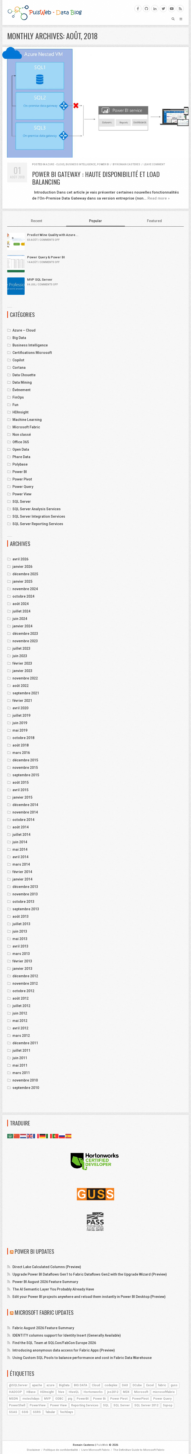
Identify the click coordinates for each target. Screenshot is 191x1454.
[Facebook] (138, 8)
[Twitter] (163, 8)
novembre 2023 (25, 641)
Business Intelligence (81, 164)
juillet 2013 (21, 924)
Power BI (103, 164)
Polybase (20, 464)
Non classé (21, 435)
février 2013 (22, 961)
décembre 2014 (25, 805)
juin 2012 (19, 1013)
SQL (106, 1405)
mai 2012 (19, 1021)
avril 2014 (20, 857)
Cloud (96, 1385)
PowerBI (83, 1398)
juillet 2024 (21, 611)
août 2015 (20, 782)
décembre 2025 (25, 574)
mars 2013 (21, 954)
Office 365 (20, 442)
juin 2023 (19, 656)
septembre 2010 (25, 1088)
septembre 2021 (25, 693)
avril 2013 (20, 946)
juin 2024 (19, 619)
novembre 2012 (25, 983)
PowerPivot (140, 1398)
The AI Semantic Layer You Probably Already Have (53, 1289)
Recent (36, 221)
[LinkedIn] (154, 8)
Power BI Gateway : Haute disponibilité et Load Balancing (96, 178)
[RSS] (180, 8)
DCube (137, 1385)
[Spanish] (68, 1136)
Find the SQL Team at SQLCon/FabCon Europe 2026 (54, 1343)
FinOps (18, 397)
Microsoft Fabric (26, 427)
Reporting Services (84, 1405)
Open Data (20, 449)
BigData (64, 1385)
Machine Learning (27, 420)
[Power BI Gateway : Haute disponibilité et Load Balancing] (95, 102)
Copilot (18, 360)
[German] (43, 1136)
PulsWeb (102, 1445)
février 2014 (22, 872)
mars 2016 (21, 753)
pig (70, 1398)
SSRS (37, 1412)
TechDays (66, 1412)
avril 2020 (20, 708)
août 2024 (20, 604)
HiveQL (74, 1392)
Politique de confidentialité (61, 1450)
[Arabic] (10, 1136)
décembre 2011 (25, 1043)
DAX (125, 1385)
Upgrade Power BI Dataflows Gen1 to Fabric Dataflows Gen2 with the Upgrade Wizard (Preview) (89, 1274)
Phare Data (21, 457)
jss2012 (112, 1392)
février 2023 (22, 663)
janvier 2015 (22, 797)
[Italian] (49, 1136)
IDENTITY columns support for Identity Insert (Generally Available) (66, 1335)
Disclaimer (33, 1450)
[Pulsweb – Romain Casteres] (44, 12)
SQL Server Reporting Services (37, 524)
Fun (15, 405)
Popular (95, 221)
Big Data (19, 338)
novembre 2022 (25, 678)
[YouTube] (171, 8)
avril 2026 (20, 559)
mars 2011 (21, 1073)
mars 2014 (21, 864)
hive (61, 1392)
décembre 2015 (25, 760)
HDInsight (20, 412)
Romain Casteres (128, 164)
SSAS (13, 1412)
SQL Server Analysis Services (36, 509)
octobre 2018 (23, 738)
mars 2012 (21, 1036)
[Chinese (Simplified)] (17, 1136)
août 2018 (20, 745)
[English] (30, 1136)
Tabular (50, 1412)
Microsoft (141, 1392)
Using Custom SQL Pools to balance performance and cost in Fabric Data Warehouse (82, 1358)
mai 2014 (19, 849)
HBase (31, 1392)
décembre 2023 (25, 634)
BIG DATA (80, 1385)
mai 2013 (19, 939)
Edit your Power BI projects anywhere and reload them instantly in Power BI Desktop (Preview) (89, 1297)
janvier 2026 (22, 567)
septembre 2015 (25, 775)
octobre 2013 (23, 902)
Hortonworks (93, 1392)
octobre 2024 (23, 596)
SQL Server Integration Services (38, 516)
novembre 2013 (25, 894)
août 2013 (20, 916)
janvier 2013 (22, 969)
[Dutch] (23, 1136)
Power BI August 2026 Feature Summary (45, 1282)
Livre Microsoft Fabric (95, 1450)
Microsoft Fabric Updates (44, 1312)
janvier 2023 (22, 671)
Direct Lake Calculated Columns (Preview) (46, 1267)
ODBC (59, 1398)
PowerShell (17, 1405)
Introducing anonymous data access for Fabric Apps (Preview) (63, 1350)
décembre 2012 (25, 976)
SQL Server (21, 502)
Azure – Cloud (24, 330)
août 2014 (20, 827)
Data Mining (22, 382)
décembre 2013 (25, 887)
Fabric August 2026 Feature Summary (43, 1328)
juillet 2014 (21, 835)
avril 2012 (20, 1028)
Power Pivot (22, 479)
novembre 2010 (25, 1080)
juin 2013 (19, 931)
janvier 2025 (22, 581)
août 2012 (20, 998)
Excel (150, 1385)
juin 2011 (19, 1058)
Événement (21, 390)
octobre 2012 (23, 991)
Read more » (158, 198)
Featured (154, 221)
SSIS (25, 1412)
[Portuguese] (55, 1136)
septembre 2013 (25, 909)
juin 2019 (19, 723)
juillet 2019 (21, 715)
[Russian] (62, 1136)
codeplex (110, 1385)
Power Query (22, 487)
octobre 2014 (23, 820)
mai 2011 (19, 1065)
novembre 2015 (25, 768)
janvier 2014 (22, 879)
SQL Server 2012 (146, 1405)
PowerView (38, 1405)
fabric (162, 1385)
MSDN (13, 1398)
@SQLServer (18, 1385)
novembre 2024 (25, 589)
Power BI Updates (34, 1251)
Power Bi (99, 1398)
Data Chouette (24, 375)
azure (50, 1385)
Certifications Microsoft (32, 353)
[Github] (146, 8)
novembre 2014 (25, 812)
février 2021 (22, 701)
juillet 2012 (21, 1006)
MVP (47, 1398)
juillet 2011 (21, 1050)
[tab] (36, 221)
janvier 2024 (22, 626)
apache (37, 1385)
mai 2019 (19, 730)
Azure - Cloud (55, 164)
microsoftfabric (164, 1392)
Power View (21, 494)
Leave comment (154, 164)
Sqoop (167, 1405)
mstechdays (31, 1398)
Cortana (19, 368)
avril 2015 (20, 790)
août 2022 (20, 686)
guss (174, 1385)
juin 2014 (19, 842)
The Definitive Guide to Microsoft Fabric (138, 1450)
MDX (126, 1392)
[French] (36, 1136)
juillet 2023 (21, 648)
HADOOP (15, 1392)
